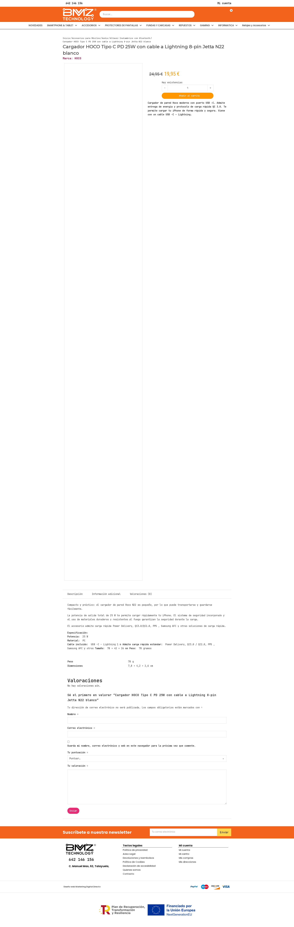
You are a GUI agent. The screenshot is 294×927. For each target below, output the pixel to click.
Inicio (66, 38)
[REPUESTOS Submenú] (194, 25)
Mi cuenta (184, 849)
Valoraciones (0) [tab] (141, 594)
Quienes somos (132, 869)
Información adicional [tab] (106, 594)
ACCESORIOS (89, 25)
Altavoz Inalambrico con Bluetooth (130, 38)
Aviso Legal (129, 853)
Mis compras (186, 857)
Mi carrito (184, 853)
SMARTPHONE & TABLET (60, 25)
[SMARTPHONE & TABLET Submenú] (76, 25)
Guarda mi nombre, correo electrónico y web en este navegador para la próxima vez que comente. (131, 745)
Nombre (72, 714)
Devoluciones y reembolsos (138, 857)
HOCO (78, 58)
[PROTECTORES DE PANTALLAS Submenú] (140, 25)
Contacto (128, 873)
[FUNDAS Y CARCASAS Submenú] (173, 25)
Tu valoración (77, 765)
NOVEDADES (35, 25)
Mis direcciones (187, 861)
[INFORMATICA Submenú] (236, 25)
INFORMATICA (226, 25)
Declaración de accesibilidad (139, 865)
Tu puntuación (77, 752)
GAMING (205, 25)
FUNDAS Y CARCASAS (158, 25)
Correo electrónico (81, 728)
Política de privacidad (135, 849)
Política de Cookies (134, 861)
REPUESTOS (185, 25)
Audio (105, 38)
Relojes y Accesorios (254, 25)
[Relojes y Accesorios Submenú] (269, 25)
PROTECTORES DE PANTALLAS (121, 25)
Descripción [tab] (75, 594)
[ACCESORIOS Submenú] (99, 25)
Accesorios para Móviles (86, 38)
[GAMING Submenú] (212, 25)
